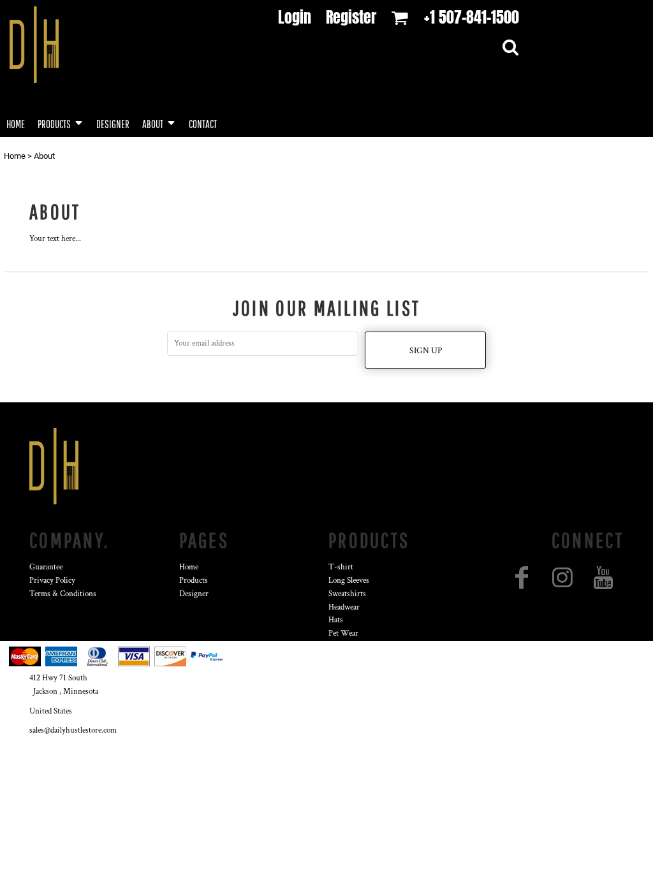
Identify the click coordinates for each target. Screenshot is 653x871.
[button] (60, 122)
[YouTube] (603, 578)
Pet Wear (343, 633)
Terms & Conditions (62, 594)
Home (15, 156)
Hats (335, 620)
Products (193, 580)
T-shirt (340, 567)
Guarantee (45, 567)
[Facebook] (522, 578)
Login (294, 17)
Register (351, 17)
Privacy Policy (52, 580)
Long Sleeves (348, 580)
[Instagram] (562, 578)
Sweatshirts (347, 594)
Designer (194, 594)
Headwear (344, 607)
